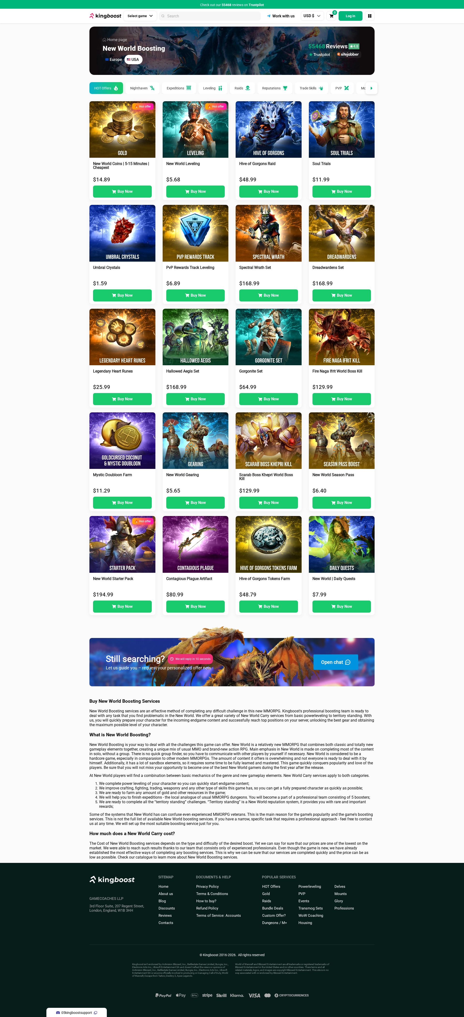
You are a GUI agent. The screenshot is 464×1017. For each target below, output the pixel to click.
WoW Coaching (310, 915)
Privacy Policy (207, 886)
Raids (266, 901)
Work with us (283, 16)
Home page (117, 39)
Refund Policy (207, 908)
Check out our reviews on (232, 5)
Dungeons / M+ (274, 923)
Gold (266, 894)
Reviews (165, 915)
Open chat (332, 662)
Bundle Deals (272, 908)
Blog (162, 901)
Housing (305, 923)
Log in (350, 16)
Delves (339, 886)
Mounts (340, 894)
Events (303, 901)
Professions (344, 908)
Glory (338, 901)
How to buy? (206, 901)
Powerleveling (309, 886)
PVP (301, 894)
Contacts (166, 923)
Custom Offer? (274, 915)
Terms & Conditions (212, 894)
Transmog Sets (310, 908)
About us (166, 894)
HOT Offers (271, 886)
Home (163, 886)
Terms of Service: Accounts (218, 915)
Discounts (167, 908)
